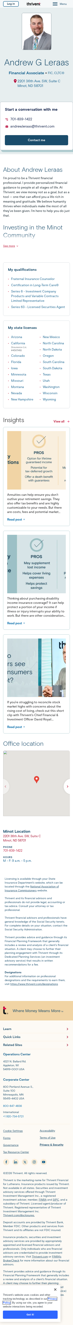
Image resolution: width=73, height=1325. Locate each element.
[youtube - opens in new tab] (43, 1162)
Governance (10, 1145)
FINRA (43, 1199)
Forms (7, 1138)
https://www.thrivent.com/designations (34, 984)
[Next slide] (67, 786)
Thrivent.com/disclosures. (19, 1215)
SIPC (56, 1199)
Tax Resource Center (16, 1152)
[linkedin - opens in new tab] (15, 1162)
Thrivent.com (40, 1256)
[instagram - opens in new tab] (34, 1162)
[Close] (55, 1289)
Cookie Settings (13, 1131)
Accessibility (47, 1130)
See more (9, 246)
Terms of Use (47, 1137)
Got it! (30, 1314)
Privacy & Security (51, 1144)
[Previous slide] (5, 786)
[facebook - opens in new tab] (6, 1162)
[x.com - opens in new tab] (24, 1162)
